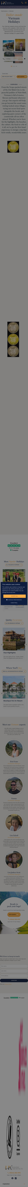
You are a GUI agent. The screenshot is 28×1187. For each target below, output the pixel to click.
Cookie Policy (14, 602)
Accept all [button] (14, 596)
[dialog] (14, 593)
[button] (14, 600)
